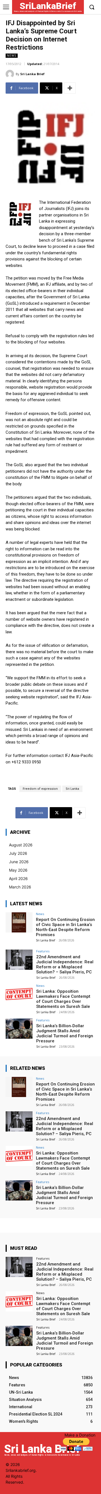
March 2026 (20, 887)
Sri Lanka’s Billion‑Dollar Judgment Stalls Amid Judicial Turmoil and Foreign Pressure (64, 1033)
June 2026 (19, 861)
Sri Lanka (72, 789)
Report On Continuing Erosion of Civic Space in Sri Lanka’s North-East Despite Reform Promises (65, 927)
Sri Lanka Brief (32, 74)
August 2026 (21, 844)
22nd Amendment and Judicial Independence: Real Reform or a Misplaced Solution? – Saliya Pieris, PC (64, 964)
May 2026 (18, 870)
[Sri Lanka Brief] (11, 74)
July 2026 (18, 853)
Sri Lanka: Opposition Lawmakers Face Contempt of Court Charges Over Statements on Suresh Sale (63, 999)
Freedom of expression (40, 789)
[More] (70, 88)
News (11, 55)
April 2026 (18, 878)
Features (42, 951)
